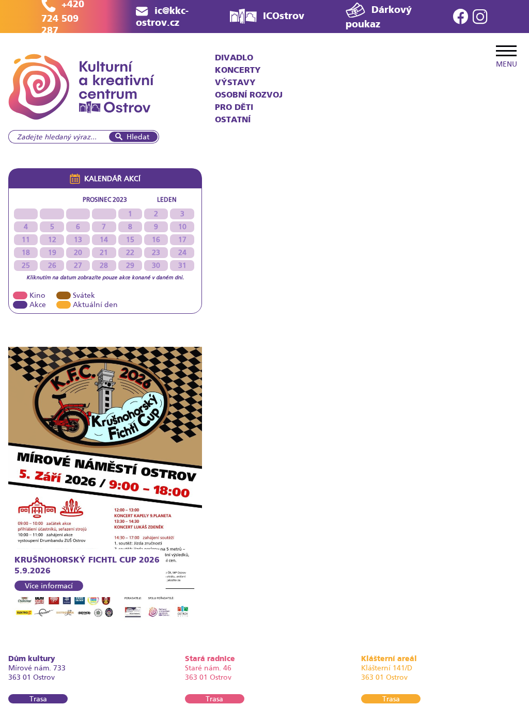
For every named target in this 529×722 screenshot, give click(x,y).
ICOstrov (283, 15)
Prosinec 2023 (105, 199)
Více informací (49, 586)
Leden (167, 199)
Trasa (38, 699)
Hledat (138, 137)
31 (182, 265)
